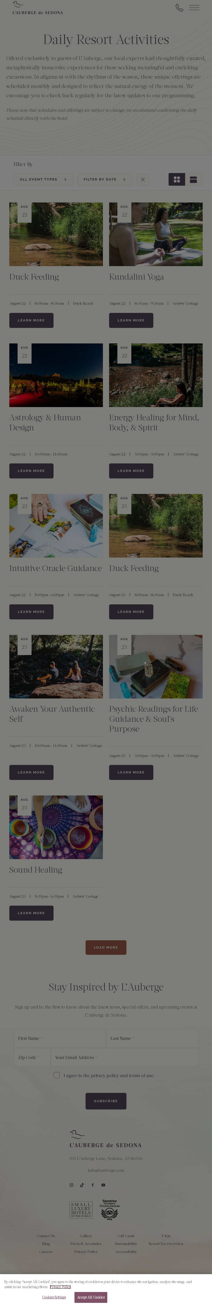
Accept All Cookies (90, 1297)
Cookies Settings (54, 1297)
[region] (106, 1290)
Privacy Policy (60, 1287)
